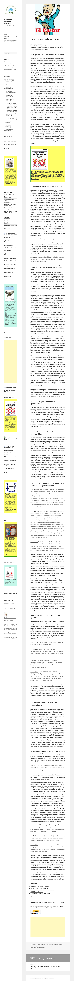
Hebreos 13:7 (34, 660)
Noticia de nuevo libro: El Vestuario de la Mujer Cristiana (10, 257)
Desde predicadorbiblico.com (10, 440)
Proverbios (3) (8, 126)
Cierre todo (11, 79)
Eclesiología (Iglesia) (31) (9, 88)
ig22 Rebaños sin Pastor (36, 891)
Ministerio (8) (8, 100)
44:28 (61, 202)
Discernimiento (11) (10, 85)
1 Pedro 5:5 (33, 836)
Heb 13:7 (32, 765)
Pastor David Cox (37, 947)
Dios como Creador (8, 207)
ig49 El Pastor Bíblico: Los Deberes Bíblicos (42, 890)
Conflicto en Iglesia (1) (11, 92)
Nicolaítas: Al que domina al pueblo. (14, 110)
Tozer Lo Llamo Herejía (9, 468)
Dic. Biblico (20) (9, 81)
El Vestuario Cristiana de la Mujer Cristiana (10, 457)
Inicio (5, 32)
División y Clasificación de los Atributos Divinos (10, 212)
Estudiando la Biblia (11, 102)
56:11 (31, 204)
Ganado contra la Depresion (10, 554)
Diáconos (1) (9, 95)
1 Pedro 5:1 (33, 511)
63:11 (41, 204)
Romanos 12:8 (34, 642)
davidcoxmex (12, 65)
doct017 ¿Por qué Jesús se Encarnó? (10, 510)
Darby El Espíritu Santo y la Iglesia (13, 118)
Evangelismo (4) (10, 98)
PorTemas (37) (8, 125)
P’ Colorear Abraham (8, 272)
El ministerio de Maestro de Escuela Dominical (10, 261)
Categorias (6, 36)
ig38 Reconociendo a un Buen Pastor (40, 893)
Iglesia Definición (51, 944)
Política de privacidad (35, 978)
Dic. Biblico (10, 40)
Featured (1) (8, 121)
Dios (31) (7, 84)
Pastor (43, 944)
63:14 (45, 204)
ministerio (60, 946)
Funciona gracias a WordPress (47, 978)
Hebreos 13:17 (34, 672)
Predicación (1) (10, 114)
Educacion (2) (10, 96)
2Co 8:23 (46, 316)
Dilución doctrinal (9, 115)
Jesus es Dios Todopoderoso (10, 204)
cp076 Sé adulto (8, 183)
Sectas (5, 44)
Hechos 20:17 (34, 541)
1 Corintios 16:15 (35, 825)
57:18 (35, 204)
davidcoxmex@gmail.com (9, 63)
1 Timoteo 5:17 (34, 649)
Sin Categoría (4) (7, 130)
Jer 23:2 (32, 257)
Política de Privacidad (9, 603)
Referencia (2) (8, 127)
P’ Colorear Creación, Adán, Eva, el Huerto (10, 275)
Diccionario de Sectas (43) (11, 83)
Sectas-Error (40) (9, 129)
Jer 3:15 (54, 443)
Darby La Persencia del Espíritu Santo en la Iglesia (16, 117)
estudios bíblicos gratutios (45, 946)
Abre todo (6, 79)
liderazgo (56, 946)
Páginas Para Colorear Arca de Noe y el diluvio (10, 265)
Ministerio (57, 944)
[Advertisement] (10, 361)
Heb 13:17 (33, 774)
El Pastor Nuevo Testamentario (39, 888)
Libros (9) (8, 122)
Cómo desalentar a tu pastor (12, 111)
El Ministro (9, 108)
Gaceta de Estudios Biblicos (8, 21)
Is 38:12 (54, 202)
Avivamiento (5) (10, 89)
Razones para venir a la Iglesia (12, 119)
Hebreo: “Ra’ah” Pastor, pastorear (14, 107)
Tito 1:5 (32, 489)
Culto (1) (8, 94)
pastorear (43, 947)
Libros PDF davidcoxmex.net (8, 449)
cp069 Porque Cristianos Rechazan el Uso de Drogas (10, 428)
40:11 (57, 202)
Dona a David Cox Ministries (10, 144)
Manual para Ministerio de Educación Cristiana (10, 244)
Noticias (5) (8, 123)
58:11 (38, 204)
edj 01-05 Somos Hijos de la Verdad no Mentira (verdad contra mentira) (10, 249)
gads (52, 946)
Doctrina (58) (8, 87)
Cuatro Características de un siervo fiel (15, 104)
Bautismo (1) (9, 91)
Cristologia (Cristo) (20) (10, 80)
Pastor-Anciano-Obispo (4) (12, 113)
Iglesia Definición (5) (11, 99)
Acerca (5, 34)
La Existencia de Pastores (12, 106)
